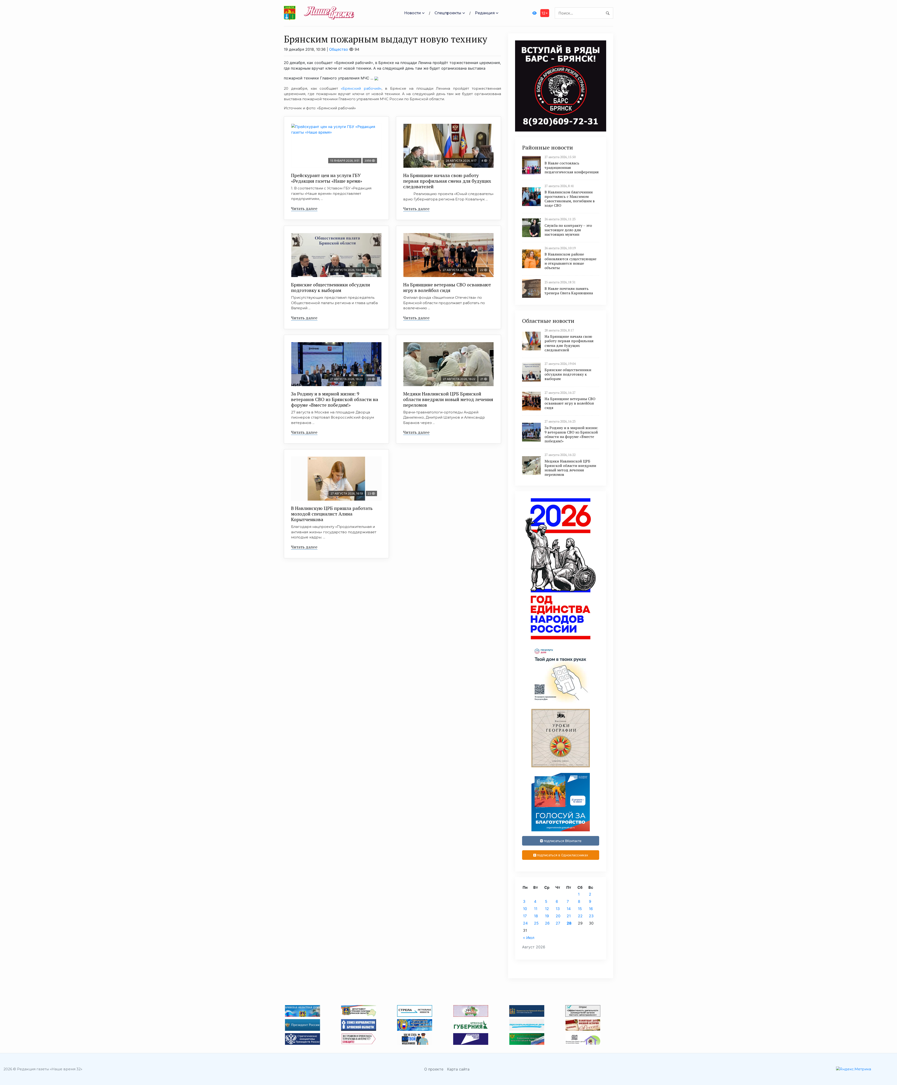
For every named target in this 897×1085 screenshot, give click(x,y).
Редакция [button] (485, 13)
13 (558, 908)
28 (569, 923)
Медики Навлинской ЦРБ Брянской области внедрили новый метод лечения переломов (448, 399)
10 (525, 908)
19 (547, 916)
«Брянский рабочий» (361, 88)
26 (547, 923)
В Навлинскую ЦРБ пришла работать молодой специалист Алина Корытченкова (332, 514)
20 (558, 916)
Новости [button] (412, 13)
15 (580, 908)
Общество (338, 49)
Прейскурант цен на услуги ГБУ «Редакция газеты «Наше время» (326, 178)
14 (569, 908)
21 (569, 916)
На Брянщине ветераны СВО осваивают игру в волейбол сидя (447, 287)
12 (547, 908)
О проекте (433, 1069)
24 (525, 923)
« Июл (528, 937)
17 (525, 916)
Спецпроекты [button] (447, 13)
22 (580, 916)
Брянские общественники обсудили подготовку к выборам (330, 287)
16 (591, 908)
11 (535, 908)
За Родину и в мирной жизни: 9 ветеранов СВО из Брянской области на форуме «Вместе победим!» (334, 399)
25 (536, 923)
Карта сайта (458, 1069)
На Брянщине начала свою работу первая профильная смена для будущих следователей (447, 181)
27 (558, 923)
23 (591, 916)
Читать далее (304, 208)
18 (536, 916)
